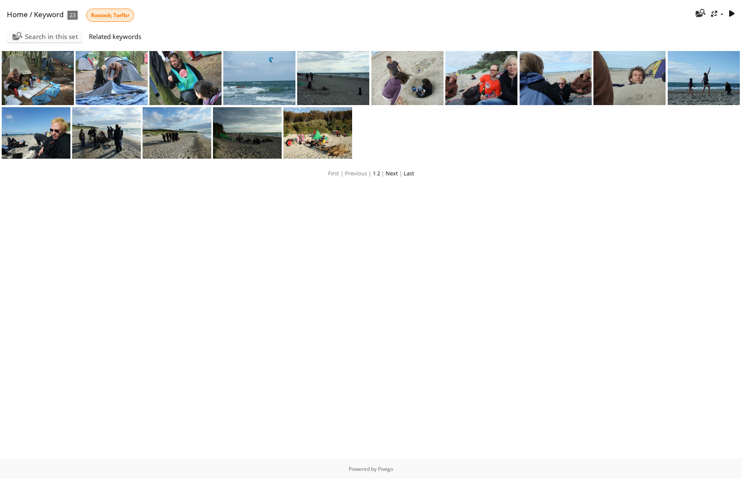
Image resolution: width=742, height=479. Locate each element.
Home (17, 14)
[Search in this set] (700, 14)
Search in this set (51, 36)
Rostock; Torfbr (110, 15)
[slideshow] (732, 14)
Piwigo (385, 469)
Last (409, 173)
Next (392, 173)
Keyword (49, 14)
